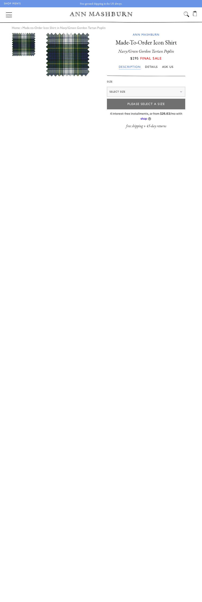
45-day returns (156, 126)
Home (16, 28)
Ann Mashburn (146, 34)
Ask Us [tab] (168, 67)
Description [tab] (130, 67)
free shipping (134, 126)
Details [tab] (151, 67)
